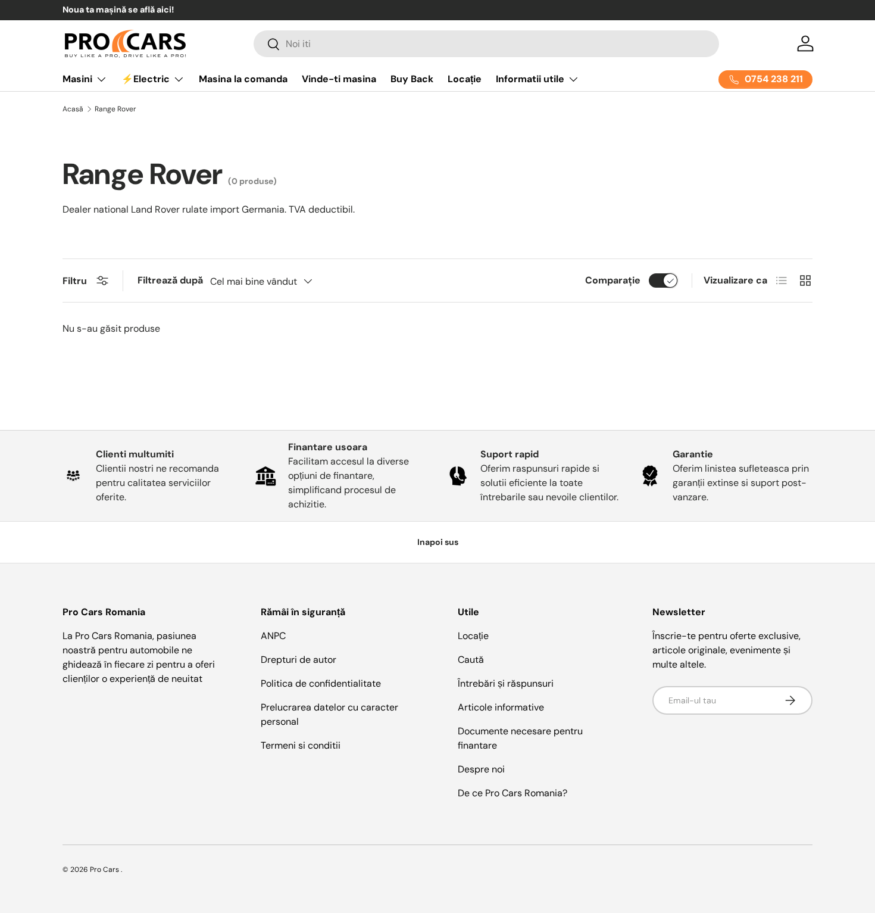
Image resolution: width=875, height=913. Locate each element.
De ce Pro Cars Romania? (512, 793)
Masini (77, 79)
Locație (465, 79)
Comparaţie (612, 280)
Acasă (72, 109)
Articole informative (501, 707)
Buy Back (411, 79)
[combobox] (486, 43)
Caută (471, 659)
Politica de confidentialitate (321, 683)
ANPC (273, 636)
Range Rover (115, 109)
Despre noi (481, 769)
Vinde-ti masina (339, 79)
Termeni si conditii (300, 745)
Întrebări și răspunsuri (506, 683)
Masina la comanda (243, 79)
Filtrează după (170, 280)
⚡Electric (145, 79)
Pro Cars (105, 869)
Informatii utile (530, 79)
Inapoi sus (437, 542)
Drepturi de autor (298, 659)
